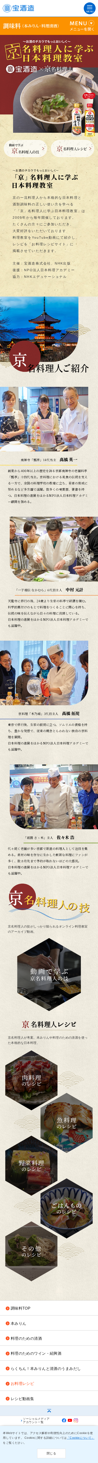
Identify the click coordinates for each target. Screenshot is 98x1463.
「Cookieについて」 (80, 1437)
